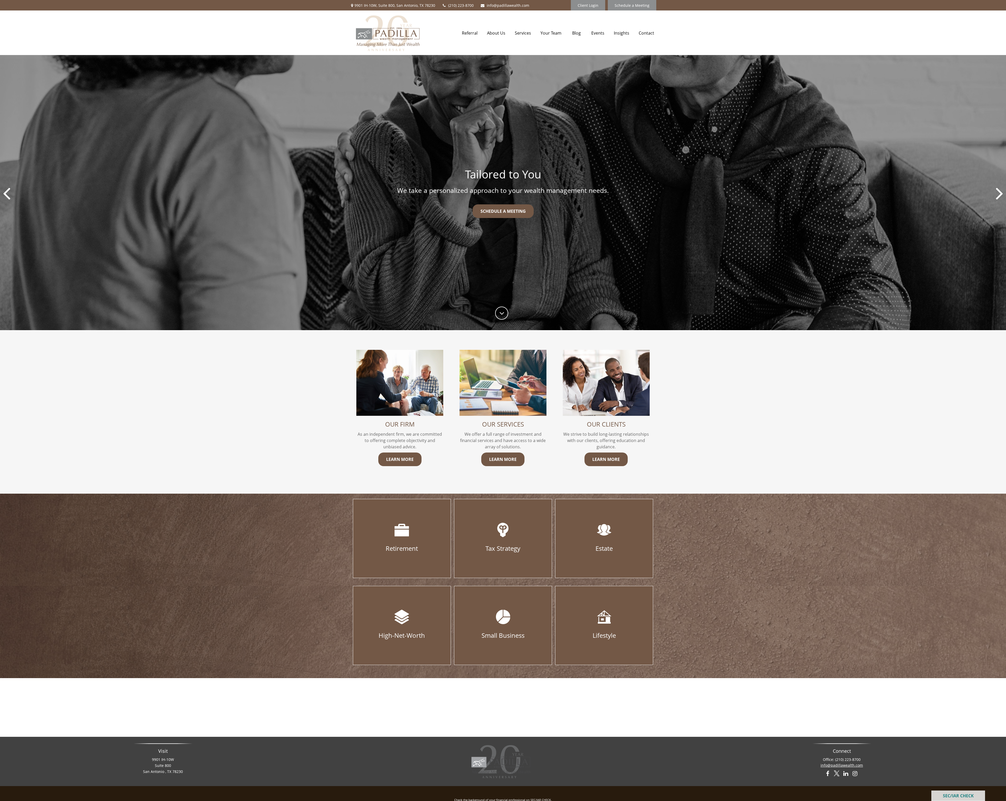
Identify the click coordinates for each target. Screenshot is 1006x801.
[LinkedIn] (845, 773)
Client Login (588, 5)
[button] (470, 33)
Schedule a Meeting (632, 5)
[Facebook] (827, 773)
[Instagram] (855, 773)
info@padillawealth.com (508, 5)
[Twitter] (836, 773)
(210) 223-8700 (461, 5)
